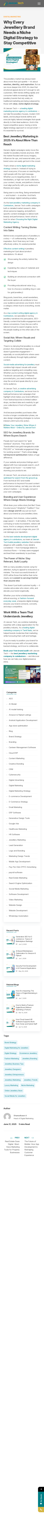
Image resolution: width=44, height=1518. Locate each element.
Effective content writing (14, 248)
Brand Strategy (15, 736)
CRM (11, 769)
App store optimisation (18, 726)
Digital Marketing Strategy (20, 791)
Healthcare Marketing (18, 829)
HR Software (14, 834)
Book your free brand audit (16, 651)
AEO (11, 698)
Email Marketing (15, 807)
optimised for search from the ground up (20, 478)
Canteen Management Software (22, 747)
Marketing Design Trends (19, 856)
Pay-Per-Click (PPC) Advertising (22, 867)
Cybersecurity (15, 774)
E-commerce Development (20, 796)
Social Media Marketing (19, 889)
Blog (11, 731)
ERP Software (15, 812)
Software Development (19, 894)
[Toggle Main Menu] (39, 3)
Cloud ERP (13, 753)
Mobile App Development (19, 861)
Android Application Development (23, 720)
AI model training (16, 709)
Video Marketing (16, 899)
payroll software (15, 872)
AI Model (13, 704)
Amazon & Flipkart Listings (20, 715)
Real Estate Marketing (18, 878)
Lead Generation (16, 845)
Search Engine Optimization (20, 883)
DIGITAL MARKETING (12, 17)
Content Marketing (16, 758)
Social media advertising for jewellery (19, 364)
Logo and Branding (17, 851)
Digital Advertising (16, 780)
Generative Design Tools (19, 818)
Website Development (18, 910)
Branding (12, 742)
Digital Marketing (16, 785)
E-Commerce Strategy (18, 802)
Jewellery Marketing (17, 840)
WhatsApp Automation (18, 916)
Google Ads (14, 823)
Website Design (15, 905)
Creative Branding (16, 764)
